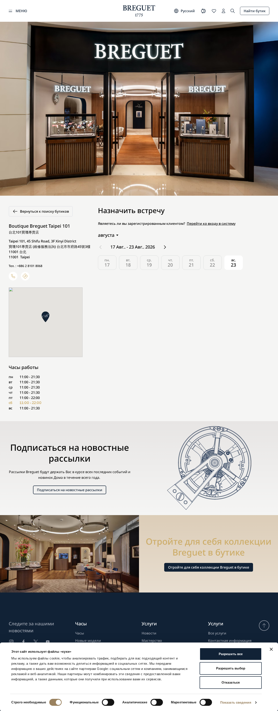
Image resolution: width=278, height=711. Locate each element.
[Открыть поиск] (232, 11)
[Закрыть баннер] (271, 649)
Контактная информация (230, 640)
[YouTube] (47, 641)
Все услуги (217, 633)
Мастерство (152, 640)
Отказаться (231, 682)
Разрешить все (231, 654)
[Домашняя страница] (139, 11)
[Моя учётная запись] (223, 11)
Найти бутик (255, 10)
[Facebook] (23, 641)
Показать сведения (235, 702)
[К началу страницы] (264, 625)
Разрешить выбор (230, 668)
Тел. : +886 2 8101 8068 (25, 266)
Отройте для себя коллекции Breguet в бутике (208, 567)
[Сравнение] (203, 11)
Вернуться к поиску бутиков (44, 211)
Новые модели (88, 640)
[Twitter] (35, 641)
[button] (45, 316)
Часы (79, 633)
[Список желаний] (214, 11)
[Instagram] (11, 641)
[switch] (108, 702)
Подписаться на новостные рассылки (69, 489)
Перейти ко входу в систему (211, 223)
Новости (149, 633)
